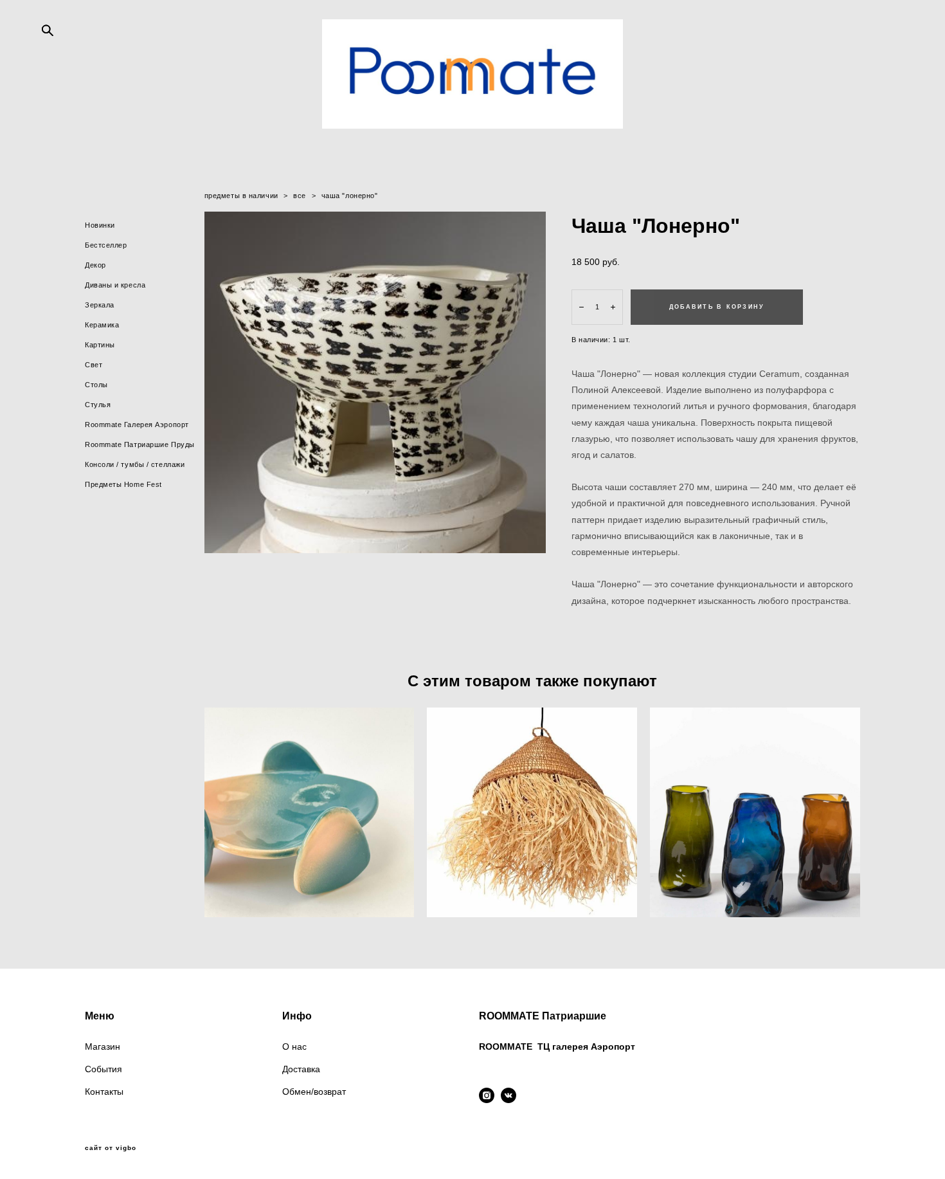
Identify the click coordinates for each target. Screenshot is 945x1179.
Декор (95, 265)
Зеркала (99, 305)
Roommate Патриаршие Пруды (140, 444)
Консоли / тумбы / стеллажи (134, 464)
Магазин (102, 1046)
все (299, 195)
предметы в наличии (241, 195)
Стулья (98, 404)
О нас (294, 1046)
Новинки (100, 225)
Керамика (102, 325)
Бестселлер (106, 245)
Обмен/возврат (314, 1091)
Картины (100, 345)
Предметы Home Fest (123, 484)
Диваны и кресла (115, 285)
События (103, 1069)
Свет (93, 365)
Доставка (301, 1069)
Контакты (104, 1091)
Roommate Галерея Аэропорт (137, 424)
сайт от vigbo (110, 1148)
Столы (96, 384)
